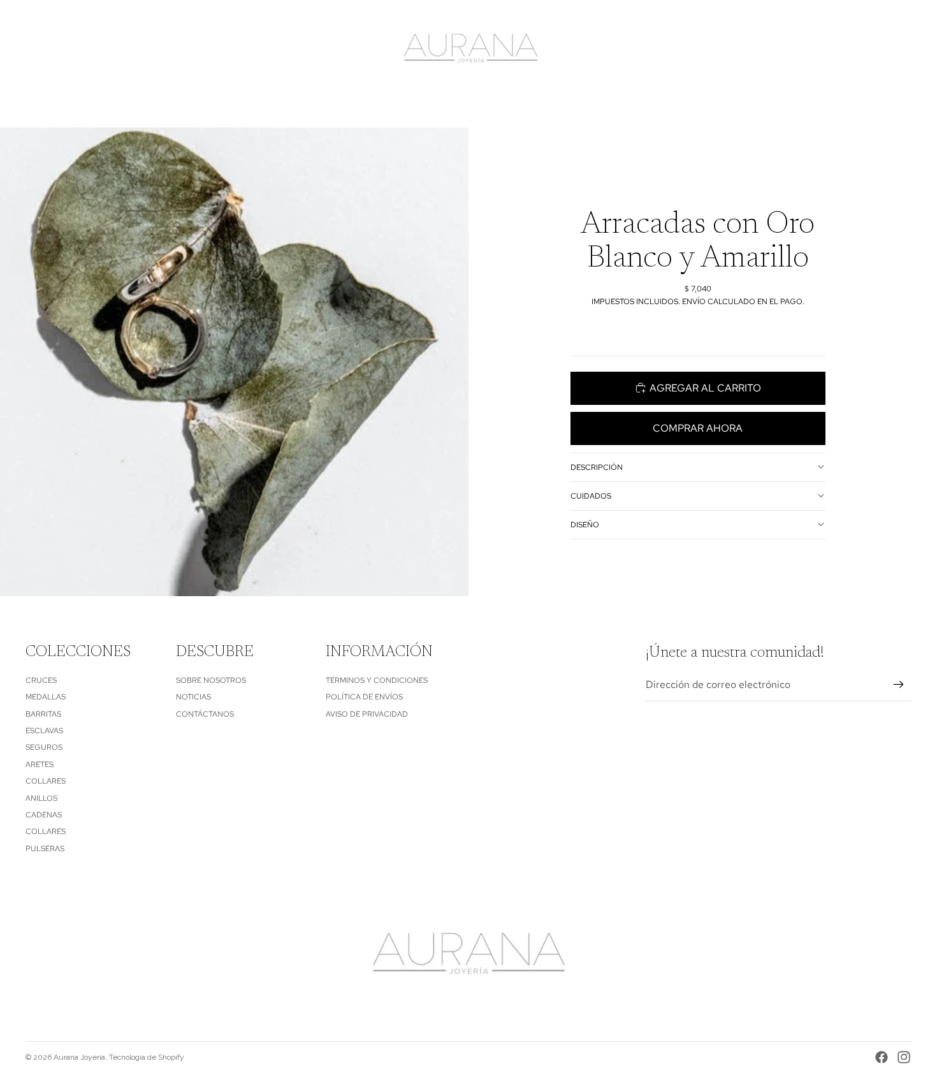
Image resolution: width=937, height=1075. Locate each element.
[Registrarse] (899, 685)
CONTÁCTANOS (205, 714)
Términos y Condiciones (377, 680)
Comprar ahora (698, 428)
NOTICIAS (193, 697)
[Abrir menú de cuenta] (869, 49)
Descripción (596, 467)
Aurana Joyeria (79, 1057)
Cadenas (43, 815)
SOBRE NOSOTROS (211, 680)
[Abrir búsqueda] (843, 49)
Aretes (39, 764)
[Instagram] (904, 1057)
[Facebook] (881, 1057)
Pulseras (44, 849)
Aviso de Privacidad (367, 714)
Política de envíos (364, 697)
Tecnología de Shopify (146, 1057)
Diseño (584, 524)
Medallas (45, 697)
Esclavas (44, 731)
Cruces (41, 680)
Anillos (41, 798)
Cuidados (590, 495)
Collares (45, 781)
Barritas (43, 714)
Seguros (43, 747)
